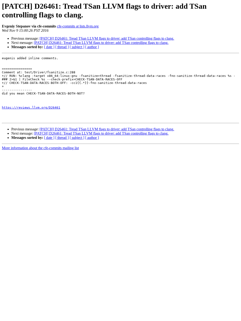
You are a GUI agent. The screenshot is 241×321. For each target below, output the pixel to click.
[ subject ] (77, 47)
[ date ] (49, 47)
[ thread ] (62, 47)
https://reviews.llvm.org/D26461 (31, 107)
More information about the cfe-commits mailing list (40, 148)
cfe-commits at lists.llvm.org (78, 26)
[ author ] (92, 47)
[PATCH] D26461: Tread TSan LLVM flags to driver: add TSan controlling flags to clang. (107, 38)
